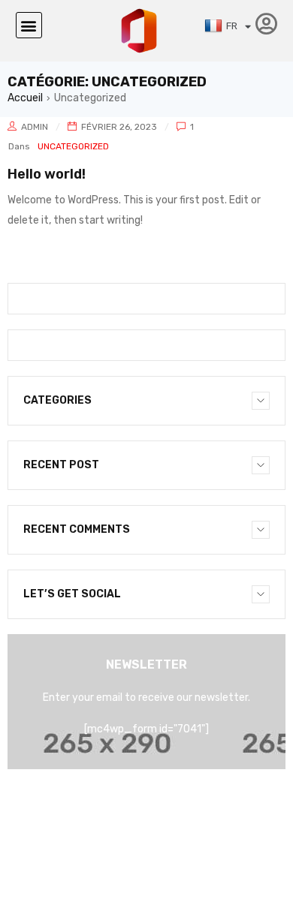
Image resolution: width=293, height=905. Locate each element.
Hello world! (47, 174)
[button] (29, 25)
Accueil (25, 98)
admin (34, 127)
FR (231, 26)
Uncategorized (73, 146)
